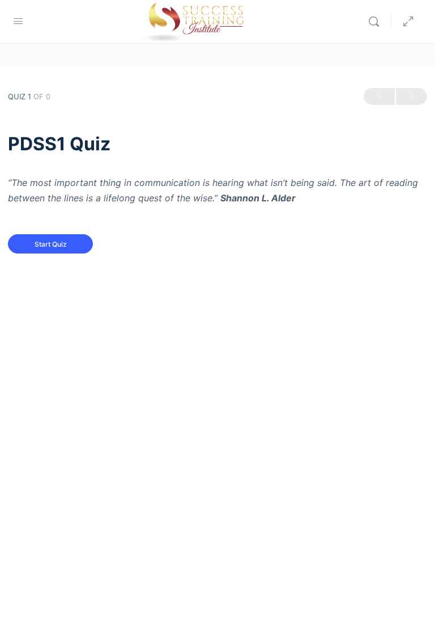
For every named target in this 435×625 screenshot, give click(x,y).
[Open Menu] (18, 20)
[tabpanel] (217, 190)
